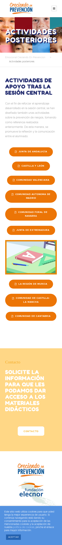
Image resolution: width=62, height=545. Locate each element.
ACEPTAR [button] (13, 537)
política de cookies (23, 527)
